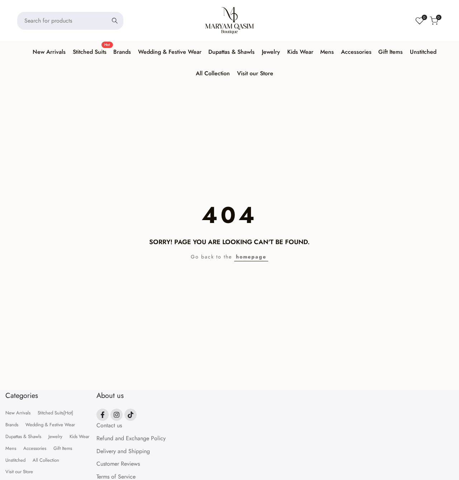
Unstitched (15, 460)
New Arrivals (17, 412)
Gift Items (62, 448)
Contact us (109, 425)
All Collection (46, 460)
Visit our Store (19, 471)
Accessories (34, 448)
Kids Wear (79, 436)
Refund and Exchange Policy (131, 438)
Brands (11, 424)
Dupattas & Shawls (23, 436)
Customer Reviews (118, 464)
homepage (251, 256)
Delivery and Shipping (123, 451)
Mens (10, 448)
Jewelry (55, 436)
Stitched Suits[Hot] (55, 412)
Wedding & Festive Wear (50, 424)
